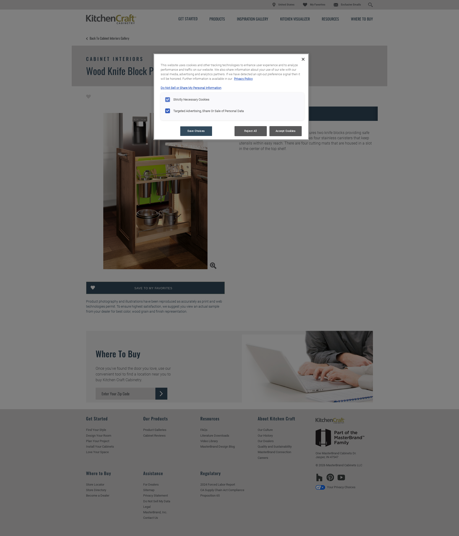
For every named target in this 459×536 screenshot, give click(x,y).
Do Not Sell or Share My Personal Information (191, 88)
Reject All (250, 131)
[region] (231, 97)
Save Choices (196, 131)
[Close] (303, 59)
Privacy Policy (243, 78)
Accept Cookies (286, 131)
